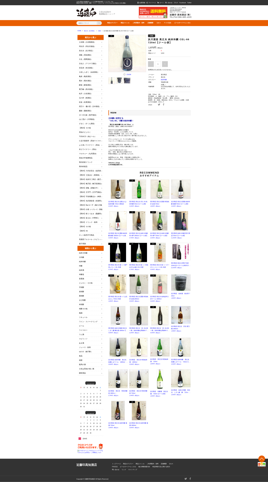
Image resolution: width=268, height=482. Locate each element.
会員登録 (142, 2)
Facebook (182, 2)
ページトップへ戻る (262, 461)
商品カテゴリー (112, 23)
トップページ (116, 464)
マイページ (152, 2)
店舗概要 (150, 23)
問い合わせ (168, 2)
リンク (124, 469)
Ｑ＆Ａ (159, 23)
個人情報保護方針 (144, 466)
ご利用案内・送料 (138, 23)
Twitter (189, 2)
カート (161, 2)
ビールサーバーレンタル (182, 23)
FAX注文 (115, 466)
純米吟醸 (164, 79)
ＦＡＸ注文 (167, 23)
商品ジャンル (125, 23)
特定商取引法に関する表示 (161, 466)
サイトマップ (132, 469)
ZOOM (129, 74)
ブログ (176, 2)
